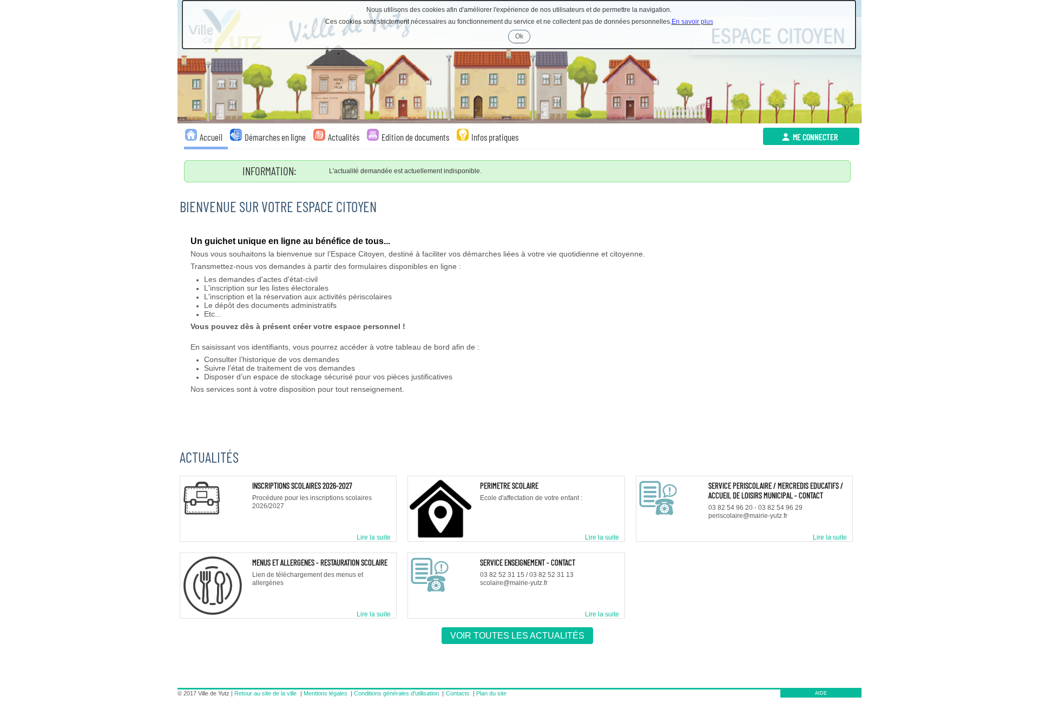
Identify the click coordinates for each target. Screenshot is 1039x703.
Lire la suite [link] (374, 537)
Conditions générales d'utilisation (396, 693)
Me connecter (815, 136)
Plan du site (491, 693)
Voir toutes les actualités (517, 635)
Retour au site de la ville (265, 693)
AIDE (821, 693)
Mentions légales (325, 693)
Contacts (458, 693)
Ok (522, 37)
